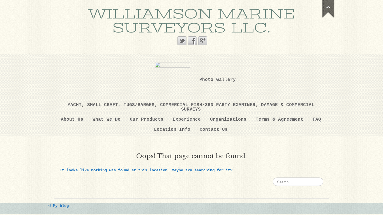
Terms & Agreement (279, 119)
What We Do (107, 119)
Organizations (228, 119)
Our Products (146, 119)
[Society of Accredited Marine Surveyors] (172, 80)
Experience (187, 119)
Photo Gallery (217, 79)
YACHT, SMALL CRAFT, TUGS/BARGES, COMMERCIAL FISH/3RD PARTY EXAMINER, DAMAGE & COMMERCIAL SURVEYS (191, 107)
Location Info (172, 129)
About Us (72, 119)
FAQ (317, 119)
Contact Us (214, 129)
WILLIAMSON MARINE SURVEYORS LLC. (191, 21)
